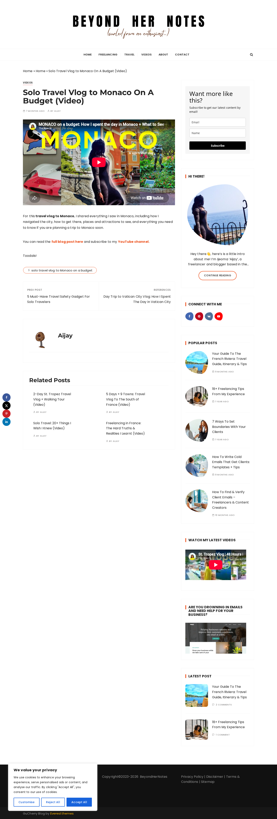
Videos (146, 54)
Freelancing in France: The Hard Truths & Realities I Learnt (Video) (125, 428)
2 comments (224, 705)
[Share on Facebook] (6, 397)
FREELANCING (108, 54)
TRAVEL (129, 54)
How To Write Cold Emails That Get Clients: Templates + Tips (231, 462)
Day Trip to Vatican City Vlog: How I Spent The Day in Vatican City (137, 299)
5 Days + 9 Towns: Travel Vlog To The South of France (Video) (125, 399)
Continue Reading (217, 275)
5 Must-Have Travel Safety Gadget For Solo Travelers (58, 299)
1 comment (223, 735)
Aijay (57, 111)
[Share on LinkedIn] (6, 422)
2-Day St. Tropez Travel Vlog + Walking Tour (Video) (52, 399)
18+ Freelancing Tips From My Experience (228, 725)
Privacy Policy (192, 776)
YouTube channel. (133, 241)
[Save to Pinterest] (6, 414)
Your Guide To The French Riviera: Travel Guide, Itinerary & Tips (229, 358)
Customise (26, 802)
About (163, 54)
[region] (52, 787)
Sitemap (208, 781)
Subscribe (217, 146)
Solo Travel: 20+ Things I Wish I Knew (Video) (52, 426)
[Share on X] (6, 405)
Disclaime (214, 776)
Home (88, 54)
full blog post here (67, 241)
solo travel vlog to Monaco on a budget (61, 270)
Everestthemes (62, 813)
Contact (182, 54)
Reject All (53, 802)
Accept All (79, 802)
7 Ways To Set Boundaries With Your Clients (229, 426)
